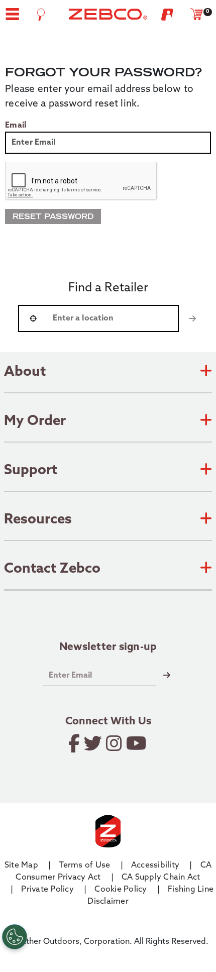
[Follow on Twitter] (93, 743)
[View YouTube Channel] (137, 743)
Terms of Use (84, 865)
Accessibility (155, 865)
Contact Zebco (52, 569)
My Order (35, 421)
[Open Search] (41, 14)
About (25, 372)
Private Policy (47, 890)
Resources (38, 520)
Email (15, 126)
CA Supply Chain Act (161, 878)
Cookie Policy (120, 890)
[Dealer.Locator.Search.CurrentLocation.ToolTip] (33, 318)
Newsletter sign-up (108, 648)
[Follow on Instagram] (115, 743)
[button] (12, 14)
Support (30, 471)
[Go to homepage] (108, 14)
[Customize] (14, 936)
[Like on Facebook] (74, 743)
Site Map (21, 865)
